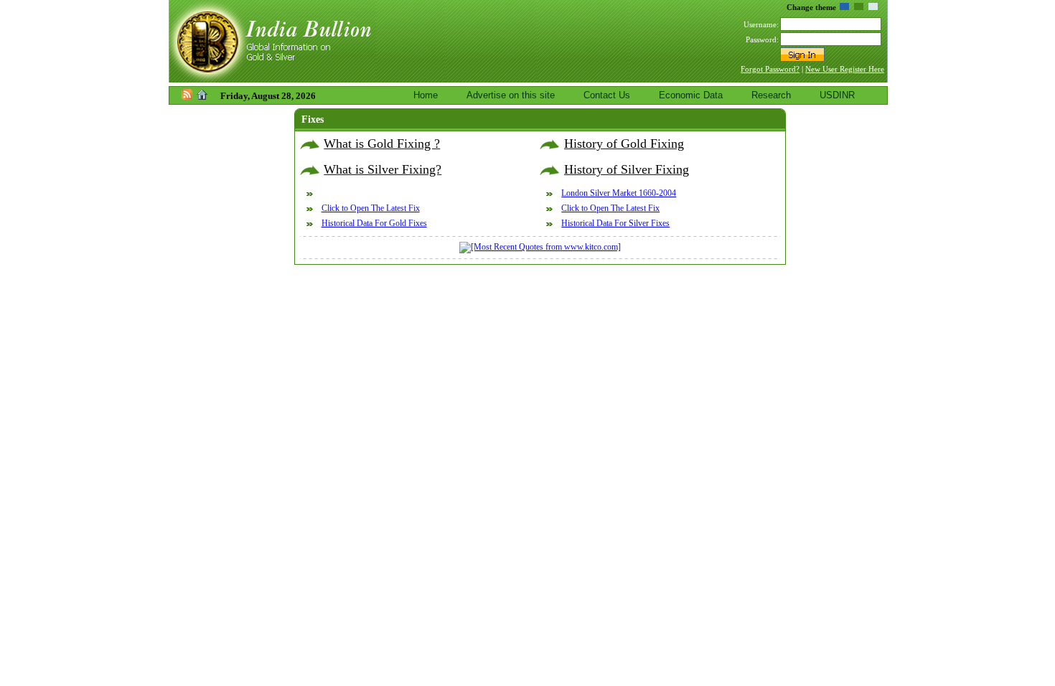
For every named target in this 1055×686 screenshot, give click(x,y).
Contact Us (606, 95)
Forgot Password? (770, 69)
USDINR (837, 95)
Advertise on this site (510, 95)
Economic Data (691, 95)
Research (771, 95)
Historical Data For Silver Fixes (615, 223)
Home (425, 95)
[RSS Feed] (187, 97)
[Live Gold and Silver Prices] (272, 80)
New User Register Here (844, 69)
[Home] (202, 97)
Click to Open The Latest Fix (371, 208)
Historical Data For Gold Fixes (374, 223)
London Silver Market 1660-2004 (618, 193)
